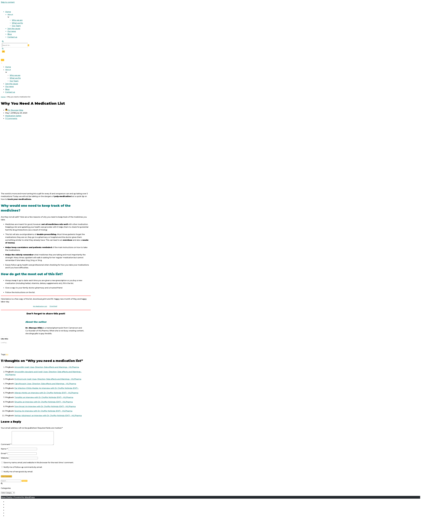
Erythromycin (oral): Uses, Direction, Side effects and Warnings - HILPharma (47, 379)
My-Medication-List (40, 306)
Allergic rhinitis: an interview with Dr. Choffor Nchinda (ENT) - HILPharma (46, 393)
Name (4, 449)
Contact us (12, 37)
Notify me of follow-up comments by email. (23, 467)
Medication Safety (13, 116)
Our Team (16, 26)
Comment (6, 444)
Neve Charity (6, 497)
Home (8, 12)
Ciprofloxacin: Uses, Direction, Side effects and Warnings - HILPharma (45, 384)
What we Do (17, 23)
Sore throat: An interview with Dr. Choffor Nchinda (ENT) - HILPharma (45, 406)
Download (53, 306)
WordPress (30, 497)
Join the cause (13, 29)
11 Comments (11, 118)
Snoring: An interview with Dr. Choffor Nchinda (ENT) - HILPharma (43, 411)
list (7, 354)
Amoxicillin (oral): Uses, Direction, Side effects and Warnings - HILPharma (46, 367)
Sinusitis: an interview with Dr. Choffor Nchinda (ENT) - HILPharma (43, 402)
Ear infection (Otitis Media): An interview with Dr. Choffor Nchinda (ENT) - (46, 388)
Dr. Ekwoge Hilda (15, 110)
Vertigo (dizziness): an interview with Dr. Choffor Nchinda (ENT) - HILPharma (48, 416)
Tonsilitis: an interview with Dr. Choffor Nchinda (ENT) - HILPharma (43, 397)
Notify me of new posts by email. (18, 472)
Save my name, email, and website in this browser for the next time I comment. (39, 463)
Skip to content (8, 2)
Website (4, 458)
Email (4, 453)
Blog (9, 34)
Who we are (17, 20)
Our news (11, 31)
